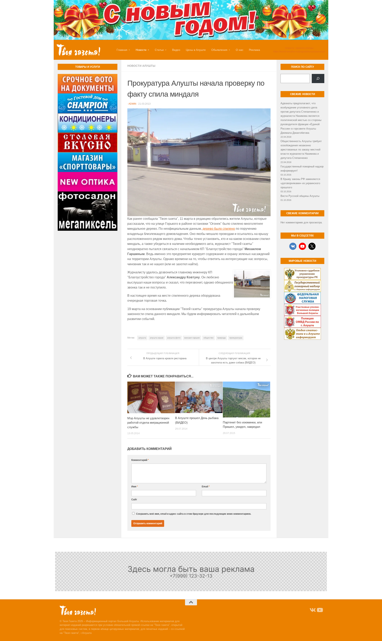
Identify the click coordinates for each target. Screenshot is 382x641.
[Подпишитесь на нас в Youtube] (319, 610)
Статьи (159, 49)
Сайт (134, 499)
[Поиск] (318, 78)
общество (208, 338)
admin (132, 103)
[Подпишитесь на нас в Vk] (312, 610)
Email (206, 486)
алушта (142, 338)
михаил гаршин (192, 338)
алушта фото (173, 338)
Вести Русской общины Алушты (300, 195)
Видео (176, 49)
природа (221, 338)
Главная (122, 49)
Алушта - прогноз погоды (299, 48)
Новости (141, 49)
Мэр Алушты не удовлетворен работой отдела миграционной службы (148, 422)
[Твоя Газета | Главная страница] (78, 50)
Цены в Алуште (196, 49)
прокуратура (235, 338)
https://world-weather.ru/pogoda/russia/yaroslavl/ (299, 51)
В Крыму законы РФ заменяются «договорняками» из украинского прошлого (300, 183)
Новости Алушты (141, 65)
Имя (134, 486)
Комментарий (140, 460)
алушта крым (156, 338)
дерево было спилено (219, 228)
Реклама (254, 49)
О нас (239, 49)
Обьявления (219, 49)
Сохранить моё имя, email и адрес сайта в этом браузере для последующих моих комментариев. (193, 513)
